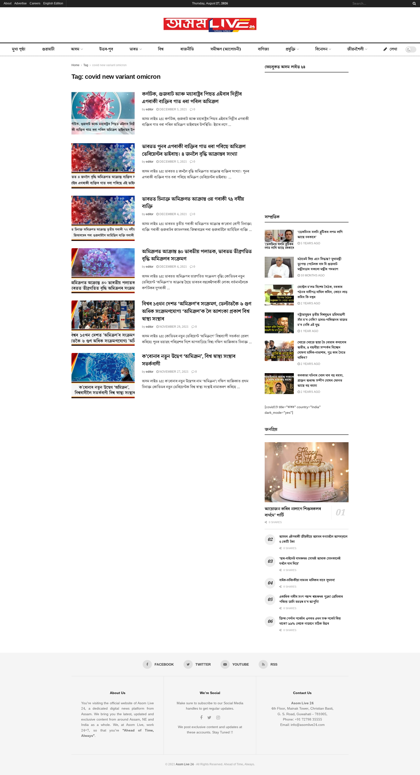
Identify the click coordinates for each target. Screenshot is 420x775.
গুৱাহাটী (48, 49)
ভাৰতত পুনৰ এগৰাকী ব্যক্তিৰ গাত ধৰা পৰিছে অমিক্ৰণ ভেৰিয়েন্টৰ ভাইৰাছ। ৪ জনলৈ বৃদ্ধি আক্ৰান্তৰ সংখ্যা (193, 150)
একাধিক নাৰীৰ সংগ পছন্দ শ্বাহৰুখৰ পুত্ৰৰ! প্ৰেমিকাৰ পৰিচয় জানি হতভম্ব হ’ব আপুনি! (311, 599)
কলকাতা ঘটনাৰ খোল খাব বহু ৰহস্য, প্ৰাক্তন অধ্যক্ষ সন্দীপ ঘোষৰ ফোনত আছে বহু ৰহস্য (320, 380)
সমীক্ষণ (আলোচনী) (225, 49)
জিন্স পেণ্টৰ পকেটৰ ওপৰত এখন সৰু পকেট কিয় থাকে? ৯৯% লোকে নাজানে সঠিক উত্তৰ (310, 621)
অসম (75, 49)
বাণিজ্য (263, 49)
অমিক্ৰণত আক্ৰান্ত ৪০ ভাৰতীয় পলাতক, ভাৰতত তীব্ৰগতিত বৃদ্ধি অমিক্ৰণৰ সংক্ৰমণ (197, 255)
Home (75, 65)
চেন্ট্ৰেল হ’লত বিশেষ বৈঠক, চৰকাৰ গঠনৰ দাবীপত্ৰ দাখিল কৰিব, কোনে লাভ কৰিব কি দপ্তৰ (322, 292)
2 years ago (310, 303)
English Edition (53, 3)
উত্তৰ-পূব (106, 49)
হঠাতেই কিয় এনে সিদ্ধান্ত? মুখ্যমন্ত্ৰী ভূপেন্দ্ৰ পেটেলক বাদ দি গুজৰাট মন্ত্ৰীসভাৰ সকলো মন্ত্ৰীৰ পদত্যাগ (319, 264)
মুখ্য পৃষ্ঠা (18, 49)
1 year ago (309, 331)
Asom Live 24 (185, 764)
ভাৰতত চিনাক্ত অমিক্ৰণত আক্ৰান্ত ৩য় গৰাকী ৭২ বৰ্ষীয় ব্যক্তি (193, 203)
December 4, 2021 (173, 214)
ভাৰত (134, 49)
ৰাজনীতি (187, 49)
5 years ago (310, 243)
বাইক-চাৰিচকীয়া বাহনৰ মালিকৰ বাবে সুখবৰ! (307, 580)
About (7, 3)
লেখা (393, 49)
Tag (85, 65)
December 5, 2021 (173, 109)
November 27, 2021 (174, 372)
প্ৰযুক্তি (290, 49)
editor (149, 109)
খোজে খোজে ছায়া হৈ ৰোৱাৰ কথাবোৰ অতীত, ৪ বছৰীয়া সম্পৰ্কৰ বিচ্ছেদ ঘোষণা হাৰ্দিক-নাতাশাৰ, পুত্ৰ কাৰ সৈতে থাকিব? (322, 350)
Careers (35, 3)
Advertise (20, 3)
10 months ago (312, 275)
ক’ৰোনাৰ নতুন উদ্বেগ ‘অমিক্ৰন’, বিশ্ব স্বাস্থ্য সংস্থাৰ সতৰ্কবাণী (188, 360)
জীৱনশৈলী (355, 49)
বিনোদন (321, 49)
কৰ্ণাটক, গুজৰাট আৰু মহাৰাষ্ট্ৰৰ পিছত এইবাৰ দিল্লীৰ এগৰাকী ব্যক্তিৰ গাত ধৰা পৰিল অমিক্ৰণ (192, 98)
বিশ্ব (161, 49)
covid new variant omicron (109, 65)
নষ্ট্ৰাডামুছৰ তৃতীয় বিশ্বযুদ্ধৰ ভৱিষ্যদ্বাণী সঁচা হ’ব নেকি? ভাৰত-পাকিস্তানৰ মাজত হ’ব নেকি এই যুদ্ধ (322, 319)
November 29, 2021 (174, 327)
